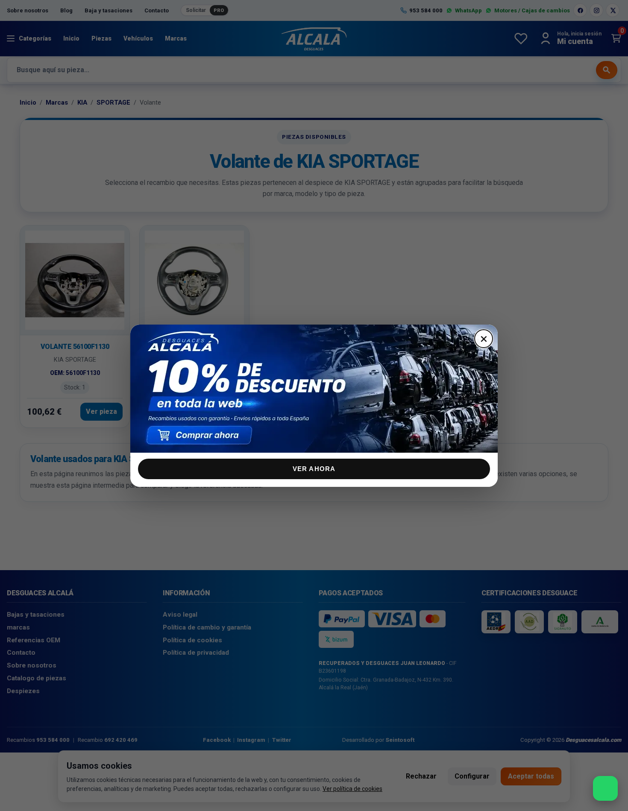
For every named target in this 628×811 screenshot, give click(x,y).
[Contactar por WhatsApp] (605, 788)
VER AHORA (314, 468)
